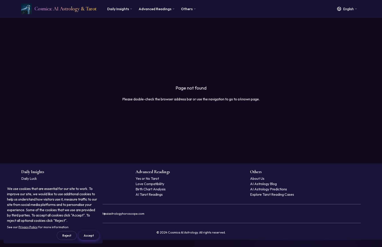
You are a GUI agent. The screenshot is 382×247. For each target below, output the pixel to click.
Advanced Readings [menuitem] (155, 9)
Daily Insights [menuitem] (118, 9)
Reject (66, 235)
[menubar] (152, 8)
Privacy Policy (28, 227)
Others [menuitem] (187, 9)
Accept (89, 235)
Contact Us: (109, 214)
